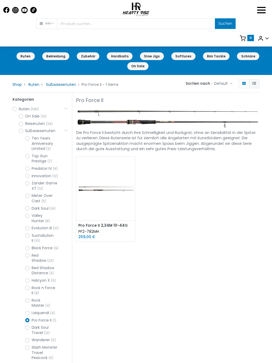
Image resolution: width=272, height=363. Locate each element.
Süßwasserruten (61, 84)
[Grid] (244, 83)
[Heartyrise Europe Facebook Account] (6, 10)
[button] (46, 23)
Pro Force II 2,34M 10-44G (103, 225)
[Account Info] (263, 38)
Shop (17, 84)
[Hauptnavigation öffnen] (261, 10)
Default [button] (221, 83)
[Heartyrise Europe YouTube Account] (24, 10)
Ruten (33, 84)
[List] (254, 83)
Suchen (225, 23)
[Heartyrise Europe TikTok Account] (33, 10)
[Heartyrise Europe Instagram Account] (15, 10)
